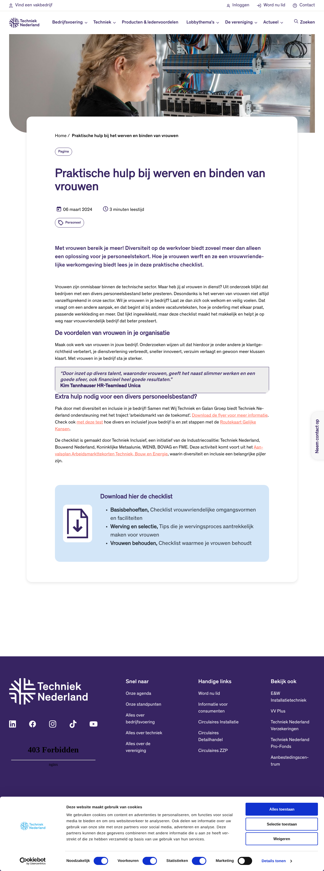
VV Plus (278, 711)
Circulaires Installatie (218, 722)
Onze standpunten (143, 704)
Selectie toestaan (282, 824)
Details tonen (273, 861)
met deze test (90, 422)
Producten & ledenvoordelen (150, 22)
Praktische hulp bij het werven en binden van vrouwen (125, 136)
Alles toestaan (281, 809)
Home (61, 136)
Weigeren (281, 839)
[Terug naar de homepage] (24, 23)
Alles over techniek (144, 733)
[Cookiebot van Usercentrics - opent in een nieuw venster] (33, 861)
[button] (30, 5)
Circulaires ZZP (213, 751)
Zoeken (307, 22)
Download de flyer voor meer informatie (230, 415)
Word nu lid (209, 693)
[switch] (150, 861)
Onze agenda (138, 693)
